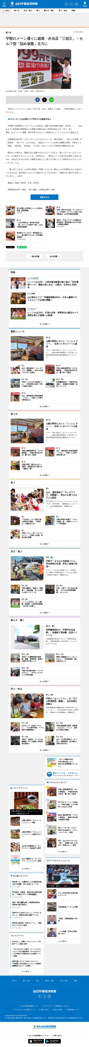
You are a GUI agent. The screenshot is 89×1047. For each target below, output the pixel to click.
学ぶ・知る (63, 10)
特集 (73, 10)
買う (38, 10)
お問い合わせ (44, 1009)
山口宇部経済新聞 (23, 4)
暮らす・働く (49, 10)
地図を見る (44, 197)
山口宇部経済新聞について (30, 1006)
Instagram (77, 4)
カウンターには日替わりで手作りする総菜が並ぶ (30, 119)
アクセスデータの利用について (25, 1009)
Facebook (66, 4)
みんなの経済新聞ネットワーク (44, 1027)
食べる (16, 10)
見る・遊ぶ (28, 10)
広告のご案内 (58, 1009)
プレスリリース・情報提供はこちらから (56, 1006)
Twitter (71, 4)
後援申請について (73, 1009)
